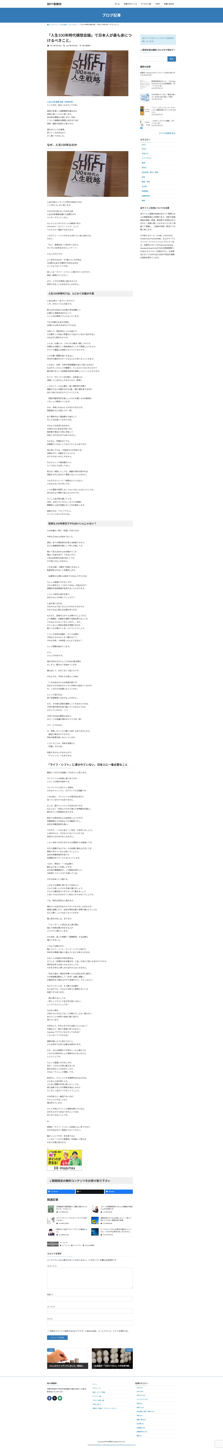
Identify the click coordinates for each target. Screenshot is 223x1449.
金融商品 (145, 191)
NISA (144, 145)
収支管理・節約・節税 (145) (145, 1411)
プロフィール (97, 1388)
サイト (50, 1319)
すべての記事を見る (167, 133)
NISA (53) (140, 1387)
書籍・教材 (146, 182)
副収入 (144, 168)
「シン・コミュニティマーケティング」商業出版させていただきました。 (163, 110)
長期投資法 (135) (142, 1432)
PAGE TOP (216, 1403)
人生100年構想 (89, 1245)
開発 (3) (139, 1436)
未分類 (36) (140, 1424)
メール (51, 1307)
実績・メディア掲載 (99, 1392)
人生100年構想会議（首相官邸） (60, 102)
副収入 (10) (140, 1407)
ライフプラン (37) (142, 1399)
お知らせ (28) (141, 1395)
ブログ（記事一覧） (99, 1400)
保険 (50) (139, 1403)
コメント (52, 1266)
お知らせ (145, 153)
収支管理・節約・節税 (150, 172)
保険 (143, 163)
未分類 (144, 186)
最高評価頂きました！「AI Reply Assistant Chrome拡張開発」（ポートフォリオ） (163, 83)
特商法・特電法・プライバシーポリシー (105, 1408)
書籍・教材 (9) (141, 1419)
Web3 (144, 149)
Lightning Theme (111, 1445)
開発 (143, 201)
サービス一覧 (97, 1396)
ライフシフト (66, 1245)
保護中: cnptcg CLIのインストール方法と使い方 (157, 73)
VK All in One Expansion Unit (126, 1445)
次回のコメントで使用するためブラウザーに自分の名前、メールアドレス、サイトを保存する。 (90, 1331)
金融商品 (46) (141, 1428)
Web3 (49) (140, 1391)
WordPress (99, 1445)
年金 (143, 177)
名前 (50, 1294)
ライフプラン (64, 1243)
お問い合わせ (97, 1404)
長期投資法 (146, 196)
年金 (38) (139, 1416)
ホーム (95, 1384)
